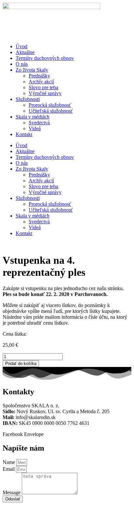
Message (12, 492)
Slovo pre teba (43, 87)
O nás (22, 64)
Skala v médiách (32, 116)
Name (9, 462)
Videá (35, 128)
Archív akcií (41, 81)
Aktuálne (25, 52)
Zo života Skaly (32, 70)
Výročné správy (45, 93)
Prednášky (39, 75)
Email (9, 469)
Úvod (21, 46)
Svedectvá (39, 122)
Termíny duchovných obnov (45, 58)
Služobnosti (28, 99)
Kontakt (24, 134)
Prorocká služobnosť (50, 105)
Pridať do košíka (20, 363)
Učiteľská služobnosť (51, 111)
